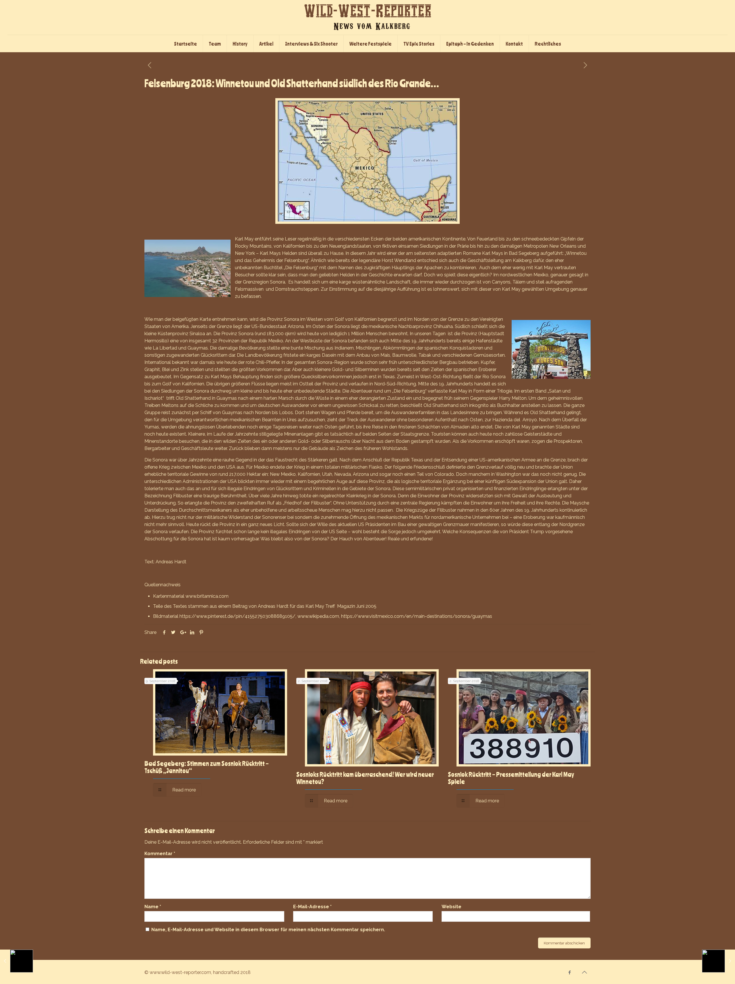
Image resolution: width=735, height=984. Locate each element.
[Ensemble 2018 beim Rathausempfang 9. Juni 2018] (16, 961)
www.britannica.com (207, 596)
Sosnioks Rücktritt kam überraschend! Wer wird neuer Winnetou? (365, 777)
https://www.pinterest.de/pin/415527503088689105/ (237, 616)
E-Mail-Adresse (312, 906)
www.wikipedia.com (318, 616)
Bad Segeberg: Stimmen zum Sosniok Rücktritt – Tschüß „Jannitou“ (206, 767)
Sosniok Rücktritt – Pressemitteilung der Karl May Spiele (511, 777)
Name (152, 906)
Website (451, 906)
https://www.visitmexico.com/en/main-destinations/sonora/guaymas (416, 616)
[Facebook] (570, 972)
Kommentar (159, 853)
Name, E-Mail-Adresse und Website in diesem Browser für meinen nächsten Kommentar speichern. (268, 929)
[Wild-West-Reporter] (367, 17)
